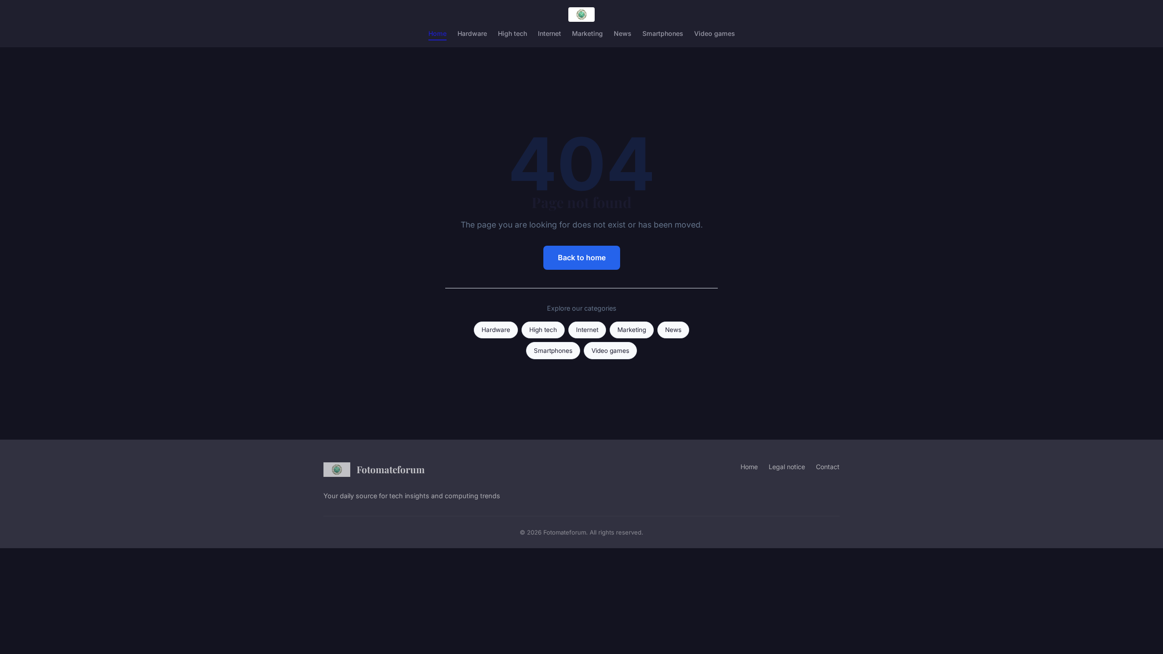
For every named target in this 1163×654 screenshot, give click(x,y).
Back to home (582, 257)
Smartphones (662, 33)
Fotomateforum (391, 469)
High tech (512, 33)
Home (437, 33)
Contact (828, 467)
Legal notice (787, 467)
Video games (714, 33)
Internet (549, 33)
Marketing (587, 33)
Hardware (472, 33)
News (622, 33)
